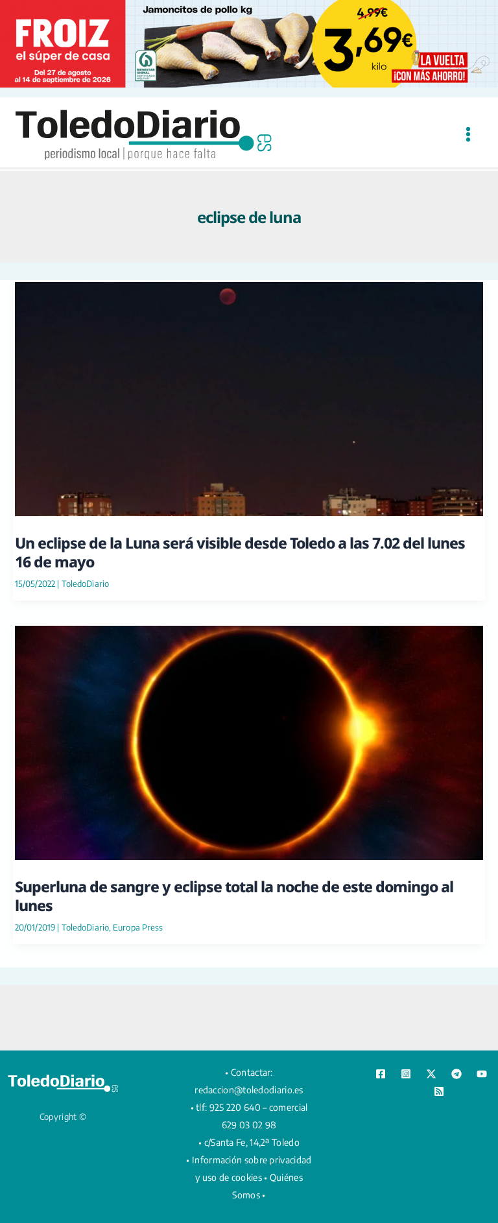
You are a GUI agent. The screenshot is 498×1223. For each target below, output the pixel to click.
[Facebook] (380, 1074)
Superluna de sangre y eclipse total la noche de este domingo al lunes (234, 895)
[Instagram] (406, 1074)
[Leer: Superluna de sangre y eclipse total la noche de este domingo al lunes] (249, 741)
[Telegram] (456, 1074)
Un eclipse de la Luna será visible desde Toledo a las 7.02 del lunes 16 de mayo (240, 551)
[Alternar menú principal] (468, 134)
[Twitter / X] (431, 1074)
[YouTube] (482, 1074)
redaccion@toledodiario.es (249, 1089)
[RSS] (439, 1091)
